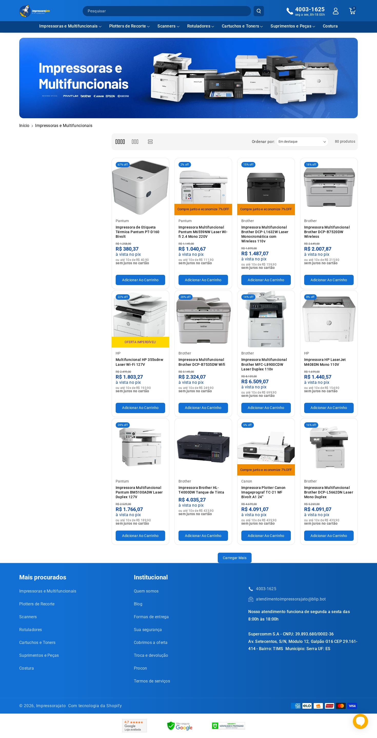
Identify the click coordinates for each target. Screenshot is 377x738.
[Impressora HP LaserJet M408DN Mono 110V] (329, 319)
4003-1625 (266, 588)
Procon (140, 668)
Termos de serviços (152, 681)
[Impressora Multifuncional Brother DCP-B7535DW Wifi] (203, 319)
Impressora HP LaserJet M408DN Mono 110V (325, 362)
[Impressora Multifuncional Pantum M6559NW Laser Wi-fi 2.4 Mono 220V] (203, 186)
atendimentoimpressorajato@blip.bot (291, 599)
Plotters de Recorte (127, 26)
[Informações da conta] (335, 11)
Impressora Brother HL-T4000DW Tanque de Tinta (201, 490)
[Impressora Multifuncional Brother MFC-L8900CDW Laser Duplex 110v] (266, 319)
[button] (70, 26)
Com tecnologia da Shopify (95, 705)
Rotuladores (198, 26)
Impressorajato (51, 705)
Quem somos (146, 591)
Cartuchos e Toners (240, 26)
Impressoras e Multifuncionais (68, 26)
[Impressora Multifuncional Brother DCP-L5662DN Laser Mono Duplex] (329, 447)
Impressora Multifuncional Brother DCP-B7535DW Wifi (201, 362)
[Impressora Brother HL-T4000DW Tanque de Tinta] (203, 447)
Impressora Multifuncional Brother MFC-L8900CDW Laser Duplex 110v (264, 364)
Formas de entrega (151, 616)
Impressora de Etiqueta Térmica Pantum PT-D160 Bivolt (138, 232)
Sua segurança (148, 629)
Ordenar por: (263, 141)
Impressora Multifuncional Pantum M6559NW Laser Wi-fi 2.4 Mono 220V (203, 232)
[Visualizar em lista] (150, 142)
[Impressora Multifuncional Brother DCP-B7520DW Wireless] (329, 186)
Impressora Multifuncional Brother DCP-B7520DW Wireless (327, 232)
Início (24, 125)
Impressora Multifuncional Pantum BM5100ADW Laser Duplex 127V (139, 492)
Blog (138, 604)
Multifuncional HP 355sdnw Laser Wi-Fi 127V (139, 362)
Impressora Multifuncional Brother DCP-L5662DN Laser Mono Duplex (328, 492)
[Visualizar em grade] (120, 142)
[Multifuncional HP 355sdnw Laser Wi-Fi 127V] (140, 319)
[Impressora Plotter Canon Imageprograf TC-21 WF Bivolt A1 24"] (266, 447)
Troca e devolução (151, 655)
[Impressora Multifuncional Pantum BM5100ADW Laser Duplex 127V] (140, 447)
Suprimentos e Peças (291, 26)
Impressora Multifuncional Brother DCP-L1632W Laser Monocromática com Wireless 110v (265, 234)
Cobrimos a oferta (151, 642)
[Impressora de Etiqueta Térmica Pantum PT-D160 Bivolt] (140, 186)
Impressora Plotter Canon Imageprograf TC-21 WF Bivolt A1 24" (263, 492)
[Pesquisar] (259, 11)
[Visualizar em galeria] (135, 142)
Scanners (166, 26)
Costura (26, 668)
